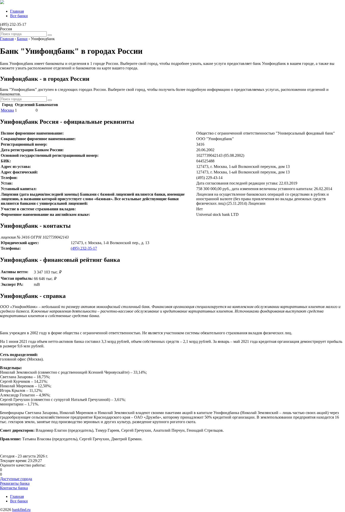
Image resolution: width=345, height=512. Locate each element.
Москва (7, 110)
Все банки (19, 16)
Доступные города (16, 479)
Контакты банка (14, 488)
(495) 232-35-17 (84, 248)
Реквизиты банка (15, 483)
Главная (17, 11)
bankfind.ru (21, 509)
